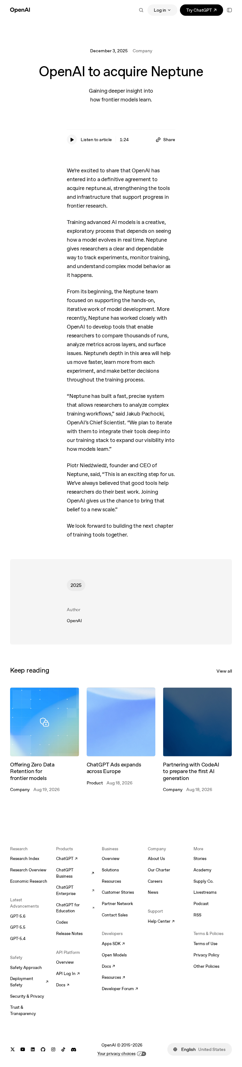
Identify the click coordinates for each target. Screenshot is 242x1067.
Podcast (201, 903)
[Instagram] (53, 1049)
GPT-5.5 (18, 927)
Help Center (161, 922)
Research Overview (28, 870)
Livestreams (204, 892)
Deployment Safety (29, 981)
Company (142, 50)
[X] (12, 1049)
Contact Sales (115, 915)
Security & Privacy (27, 996)
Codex (62, 922)
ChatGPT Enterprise (75, 890)
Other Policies (206, 966)
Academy (202, 870)
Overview (65, 962)
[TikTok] (63, 1049)
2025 (76, 585)
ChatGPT (67, 859)
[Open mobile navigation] (229, 10)
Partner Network (117, 903)
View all (224, 671)
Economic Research (28, 881)
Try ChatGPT (204, 11)
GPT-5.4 (18, 938)
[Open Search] (141, 10)
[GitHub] (43, 1049)
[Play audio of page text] (72, 140)
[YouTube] (22, 1049)
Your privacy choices (116, 1053)
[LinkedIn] (32, 1049)
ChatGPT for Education (75, 908)
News (153, 892)
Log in (160, 10)
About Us (156, 858)
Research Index (24, 858)
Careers (155, 881)
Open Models (114, 955)
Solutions (110, 870)
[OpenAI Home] (20, 10)
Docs (62, 985)
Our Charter (159, 870)
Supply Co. (203, 881)
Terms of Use (205, 943)
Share (169, 139)
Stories (199, 858)
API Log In (68, 974)
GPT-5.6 (18, 916)
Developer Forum (120, 989)
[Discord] (73, 1049)
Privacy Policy (206, 955)
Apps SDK (113, 944)
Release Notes (69, 933)
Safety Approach (26, 967)
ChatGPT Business (75, 873)
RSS (197, 915)
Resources (111, 881)
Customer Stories (118, 892)
